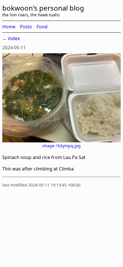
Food (42, 26)
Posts (26, 26)
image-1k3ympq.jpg (61, 145)
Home (8, 26)
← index (11, 38)
